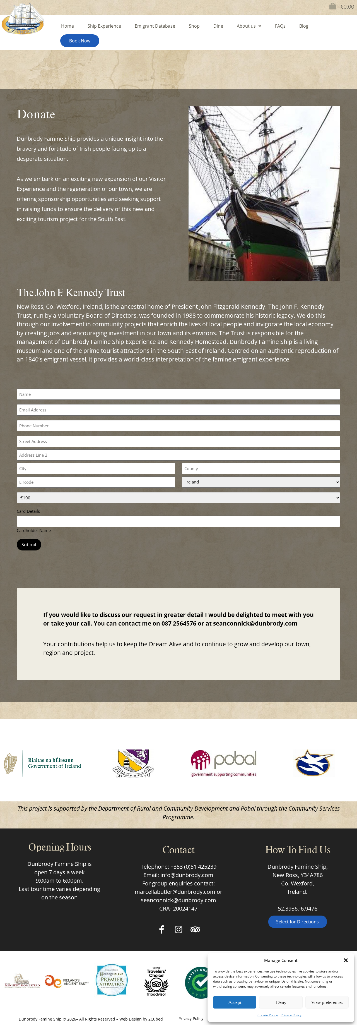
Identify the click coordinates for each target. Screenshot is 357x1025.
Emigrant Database (155, 26)
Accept (234, 1002)
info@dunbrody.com (186, 875)
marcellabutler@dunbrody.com (175, 891)
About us (246, 26)
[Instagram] (178, 929)
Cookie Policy (267, 1015)
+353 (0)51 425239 (193, 866)
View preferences (327, 1002)
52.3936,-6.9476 (297, 908)
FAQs (280, 26)
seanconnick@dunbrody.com (255, 623)
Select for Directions (297, 922)
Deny (281, 1002)
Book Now (79, 41)
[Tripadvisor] (195, 929)
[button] (346, 960)
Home (67, 26)
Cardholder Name (34, 530)
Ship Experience (104, 26)
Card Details (28, 510)
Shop (194, 26)
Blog (303, 26)
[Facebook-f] (162, 929)
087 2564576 (178, 623)
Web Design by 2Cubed (141, 1019)
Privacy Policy (291, 1015)
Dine (218, 26)
